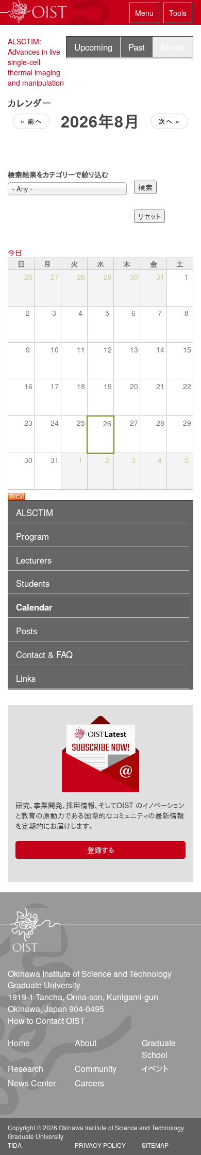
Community (95, 1068)
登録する (100, 850)
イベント (155, 1068)
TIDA (15, 1145)
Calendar (34, 607)
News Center (32, 1083)
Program (32, 536)
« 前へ (31, 121)
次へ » (169, 121)
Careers (89, 1083)
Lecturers (34, 560)
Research (25, 1068)
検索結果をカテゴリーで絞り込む (58, 174)
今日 (15, 252)
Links (26, 678)
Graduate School (159, 1049)
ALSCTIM (34, 512)
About (85, 1043)
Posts (26, 630)
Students (32, 583)
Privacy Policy (100, 1145)
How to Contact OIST (46, 1020)
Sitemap (155, 1145)
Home (19, 1043)
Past (136, 47)
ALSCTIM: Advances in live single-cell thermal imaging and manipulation (36, 62)
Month (173, 47)
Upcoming (93, 47)
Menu (144, 13)
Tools (178, 13)
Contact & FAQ (44, 654)
